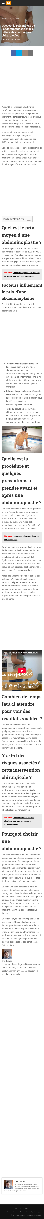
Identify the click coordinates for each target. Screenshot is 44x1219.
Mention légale (36, 1212)
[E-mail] (3, 981)
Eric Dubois (6, 19)
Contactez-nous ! (19, 1215)
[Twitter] (19, 53)
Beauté (16, 19)
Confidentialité (22, 1212)
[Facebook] (13, 53)
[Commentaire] (25, 53)
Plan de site (11, 1212)
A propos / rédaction (34, 1215)
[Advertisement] (22, 82)
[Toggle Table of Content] (27, 219)
